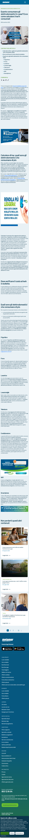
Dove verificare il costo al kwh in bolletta (13, 54)
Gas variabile (5, 662)
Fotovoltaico (5, 696)
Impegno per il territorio (8, 712)
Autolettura (5, 737)
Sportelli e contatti (6, 732)
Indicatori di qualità (7, 761)
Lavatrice (6, 63)
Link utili (4, 753)
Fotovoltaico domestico (8, 680)
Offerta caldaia (6, 675)
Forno (5, 61)
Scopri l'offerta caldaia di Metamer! (9, 225)
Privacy (3, 772)
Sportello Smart (6, 718)
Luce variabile (5, 660)
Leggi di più (5, 555)
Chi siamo (4, 704)
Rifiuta (12, 833)
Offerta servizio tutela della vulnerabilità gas (13, 685)
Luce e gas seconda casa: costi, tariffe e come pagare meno (14, 581)
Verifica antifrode (6, 745)
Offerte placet (5, 682)
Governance (5, 763)
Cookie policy (3, 835)
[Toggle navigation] (25, 2)
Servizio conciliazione (7, 739)
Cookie (3, 774)
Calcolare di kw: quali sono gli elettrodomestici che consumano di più (15, 51)
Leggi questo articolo (6, 351)
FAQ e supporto (6, 729)
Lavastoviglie (7, 65)
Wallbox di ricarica (6, 672)
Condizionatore (8, 69)
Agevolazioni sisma (7, 777)
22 (18, 630)
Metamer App (5, 721)
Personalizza (19, 833)
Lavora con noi (5, 707)
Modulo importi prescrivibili (9, 747)
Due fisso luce (5, 665)
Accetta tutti (4, 833)
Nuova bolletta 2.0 (6, 756)
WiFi (5, 71)
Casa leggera (5, 670)
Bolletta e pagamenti (7, 735)
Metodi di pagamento (7, 723)
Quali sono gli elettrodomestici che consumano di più (15, 57)
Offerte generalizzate (7, 782)
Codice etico (5, 766)
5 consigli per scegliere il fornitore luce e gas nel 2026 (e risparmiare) (13, 615)
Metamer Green (6, 709)
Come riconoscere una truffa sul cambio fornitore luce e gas (12, 548)
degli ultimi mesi (14, 86)
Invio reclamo (5, 742)
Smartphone (7, 73)
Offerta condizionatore (8, 677)
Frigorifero (7, 59)
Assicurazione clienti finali (8, 758)
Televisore (7, 67)
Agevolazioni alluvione (7, 779)
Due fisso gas (5, 667)
